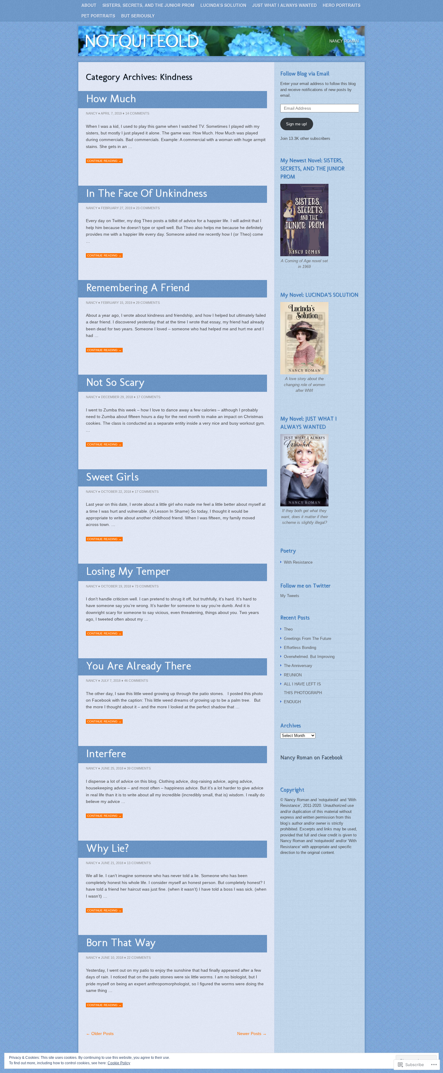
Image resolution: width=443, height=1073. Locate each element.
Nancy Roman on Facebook (311, 757)
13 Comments (139, 863)
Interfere (106, 753)
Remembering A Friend (138, 287)
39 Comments (139, 768)
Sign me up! (296, 124)
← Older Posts (100, 1033)
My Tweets (289, 595)
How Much (111, 98)
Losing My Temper (128, 571)
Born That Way (121, 942)
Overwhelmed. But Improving (309, 656)
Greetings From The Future (307, 638)
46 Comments (136, 680)
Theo (288, 629)
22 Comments (139, 957)
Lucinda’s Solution (223, 5)
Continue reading (104, 160)
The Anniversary (298, 665)
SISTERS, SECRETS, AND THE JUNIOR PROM (148, 5)
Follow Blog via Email (304, 73)
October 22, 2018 (116, 491)
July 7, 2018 (111, 680)
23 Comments (148, 208)
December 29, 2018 (117, 397)
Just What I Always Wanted (284, 5)
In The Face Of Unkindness (146, 193)
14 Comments (137, 113)
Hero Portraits (341, 5)
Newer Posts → (252, 1033)
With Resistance (298, 562)
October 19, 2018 (116, 586)
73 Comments (147, 586)
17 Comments (148, 397)
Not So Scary (115, 382)
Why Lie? (107, 848)
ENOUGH (292, 702)
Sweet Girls (112, 476)
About (88, 5)
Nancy (91, 113)
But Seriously (138, 16)
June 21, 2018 (112, 863)
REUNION (293, 675)
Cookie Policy (119, 1063)
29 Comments (148, 302)
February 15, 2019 (116, 302)
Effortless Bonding (300, 647)
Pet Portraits (98, 16)
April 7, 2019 (111, 113)
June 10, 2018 (112, 957)
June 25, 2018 (112, 768)
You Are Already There (138, 665)
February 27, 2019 (116, 208)
